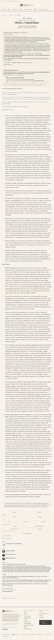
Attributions (40, 634)
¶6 (4, 218)
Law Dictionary (27, 616)
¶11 (4, 312)
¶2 (4, 154)
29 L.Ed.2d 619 (16, 300)
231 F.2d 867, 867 (39, 435)
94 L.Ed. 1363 (27, 293)
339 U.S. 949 (12, 293)
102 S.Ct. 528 (30, 396)
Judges (20, 9)
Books (35, 9)
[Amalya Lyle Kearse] (3, 551)
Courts (14, 9)
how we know (29, 62)
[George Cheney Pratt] (3, 555)
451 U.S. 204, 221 (29, 386)
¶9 (4, 267)
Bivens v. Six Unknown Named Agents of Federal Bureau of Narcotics (33, 58)
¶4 (4, 190)
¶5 (4, 198)
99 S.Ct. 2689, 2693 (43, 390)
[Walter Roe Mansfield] (3, 558)
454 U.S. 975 (23, 396)
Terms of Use (47, 634)
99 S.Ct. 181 (8, 202)
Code (9, 9)
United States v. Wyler (41, 235)
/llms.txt (41, 615)
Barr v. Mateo (39, 284)
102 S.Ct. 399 (32, 237)
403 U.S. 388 (46, 298)
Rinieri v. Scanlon (40, 366)
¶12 (4, 344)
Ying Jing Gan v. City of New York (23, 73)
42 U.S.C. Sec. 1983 (34, 268)
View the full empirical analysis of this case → (12, 88)
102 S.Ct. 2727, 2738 (16, 309)
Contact (23, 634)
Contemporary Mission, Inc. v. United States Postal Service (33, 355)
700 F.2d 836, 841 (25, 280)
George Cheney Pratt (10, 554)
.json (9, 598)
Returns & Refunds (31, 634)
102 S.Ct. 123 (41, 213)
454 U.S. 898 (25, 237)
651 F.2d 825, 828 (38, 370)
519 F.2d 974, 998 (10, 433)
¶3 (4, 183)
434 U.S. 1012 (41, 289)
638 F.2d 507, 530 (45, 394)
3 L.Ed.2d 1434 (25, 286)
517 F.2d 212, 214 (19, 366)
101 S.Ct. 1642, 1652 (40, 386)
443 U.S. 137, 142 (31, 390)
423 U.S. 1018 (33, 433)
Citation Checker (28, 629)
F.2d (15, 15)
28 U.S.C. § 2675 (30, 55)
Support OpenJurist (43, 622)
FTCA (7, 124)
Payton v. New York (7, 59)
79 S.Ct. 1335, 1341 (15, 286)
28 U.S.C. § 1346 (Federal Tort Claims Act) (16, 55)
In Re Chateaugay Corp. (37, 53)
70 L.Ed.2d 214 (41, 237)
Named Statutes (27, 623)
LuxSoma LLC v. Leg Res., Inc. (26, 53)
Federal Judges (27, 618)
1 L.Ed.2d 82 (29, 437)
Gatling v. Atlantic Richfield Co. (13, 200)
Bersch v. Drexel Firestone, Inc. (42, 431)
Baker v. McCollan (21, 390)
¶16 (4, 494)
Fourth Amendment (10, 122)
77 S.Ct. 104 (21, 437)
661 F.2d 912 (17, 245)
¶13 (4, 381)
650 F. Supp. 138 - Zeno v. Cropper (41, 43)
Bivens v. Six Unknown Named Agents (32, 298)
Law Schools (27, 621)
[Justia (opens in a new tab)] (5, 629)
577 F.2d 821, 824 (37, 411)
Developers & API (43, 613)
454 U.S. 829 (33, 213)
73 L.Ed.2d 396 (26, 309)
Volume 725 (10, 15)
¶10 (4, 296)
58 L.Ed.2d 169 (17, 202)
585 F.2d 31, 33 (24, 351)
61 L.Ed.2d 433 (9, 392)
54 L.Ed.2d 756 (12, 291)
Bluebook (43, 521)
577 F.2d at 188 (20, 376)
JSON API (41, 617)
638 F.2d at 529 (18, 405)
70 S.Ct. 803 (20, 293)
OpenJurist (4, 15)
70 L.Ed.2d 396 (39, 396)
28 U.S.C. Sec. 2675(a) (13, 276)
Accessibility (16, 634)
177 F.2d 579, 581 (35, 291)
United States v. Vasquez (34, 394)
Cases (4, 9)
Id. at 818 (34, 339)
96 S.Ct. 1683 (41, 368)
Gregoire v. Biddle (25, 291)
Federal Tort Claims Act (42, 122)
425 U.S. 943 (33, 368)
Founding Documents (29, 625)
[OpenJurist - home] (27, 5)
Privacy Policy (5, 636)
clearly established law (17, 314)
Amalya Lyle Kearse (10, 550)
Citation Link (26, 521)
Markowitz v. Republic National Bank (23, 370)
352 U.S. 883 (14, 437)
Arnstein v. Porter (9, 446)
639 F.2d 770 (12, 213)
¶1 (4, 115)
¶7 (4, 240)
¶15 (4, 470)
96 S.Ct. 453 (41, 433)
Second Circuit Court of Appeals (27, 26)
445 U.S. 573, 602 (31, 388)
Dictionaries (28, 9)
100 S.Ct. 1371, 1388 (43, 388)
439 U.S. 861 (47, 200)
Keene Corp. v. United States (12, 280)
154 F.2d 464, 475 (19, 446)
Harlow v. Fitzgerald (12, 58)
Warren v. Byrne (28, 444)
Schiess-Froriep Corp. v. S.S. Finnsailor (35, 376)
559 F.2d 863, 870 (18, 289)
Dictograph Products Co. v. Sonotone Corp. (23, 435)
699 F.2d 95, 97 (37, 444)
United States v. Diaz (26, 411)
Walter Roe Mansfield (10, 558)
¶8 (4, 250)
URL (9, 521)
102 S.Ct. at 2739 (43, 339)
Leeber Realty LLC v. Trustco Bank (27, 43)
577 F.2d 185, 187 (27, 200)
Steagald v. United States (17, 386)
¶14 (4, 414)
